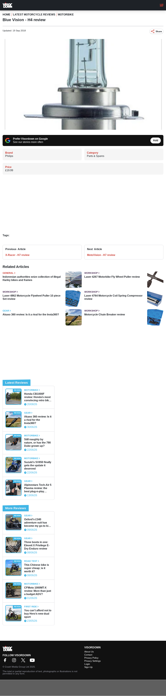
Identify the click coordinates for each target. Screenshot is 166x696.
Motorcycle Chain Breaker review (104, 314)
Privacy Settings (92, 661)
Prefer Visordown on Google (30, 138)
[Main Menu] (161, 5)
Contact (88, 655)
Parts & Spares (95, 156)
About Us (89, 651)
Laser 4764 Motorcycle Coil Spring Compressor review (113, 297)
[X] (24, 661)
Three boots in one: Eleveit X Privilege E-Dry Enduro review (36, 545)
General (8, 273)
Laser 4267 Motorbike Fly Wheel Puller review (112, 276)
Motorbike (66, 14)
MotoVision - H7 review (101, 255)
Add (155, 140)
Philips (9, 156)
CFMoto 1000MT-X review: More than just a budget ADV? (37, 591)
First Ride (30, 606)
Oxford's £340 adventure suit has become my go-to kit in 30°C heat (36, 523)
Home (6, 14)
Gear (6, 310)
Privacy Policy (91, 658)
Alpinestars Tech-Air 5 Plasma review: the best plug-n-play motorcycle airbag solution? (37, 488)
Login (87, 664)
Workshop (91, 273)
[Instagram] (15, 661)
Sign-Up (88, 667)
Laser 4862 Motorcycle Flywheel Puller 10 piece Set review (31, 297)
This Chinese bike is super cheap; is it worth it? (36, 568)
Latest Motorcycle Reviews (34, 14)
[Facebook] (6, 661)
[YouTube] (33, 661)
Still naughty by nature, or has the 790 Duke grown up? (37, 442)
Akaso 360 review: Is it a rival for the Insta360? (31, 314)
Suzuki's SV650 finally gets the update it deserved (37, 465)
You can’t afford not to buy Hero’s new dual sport (37, 613)
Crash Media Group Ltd (17, 666)
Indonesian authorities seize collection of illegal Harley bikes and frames (32, 278)
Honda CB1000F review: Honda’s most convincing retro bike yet (37, 397)
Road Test (30, 561)
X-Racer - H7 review (17, 255)
